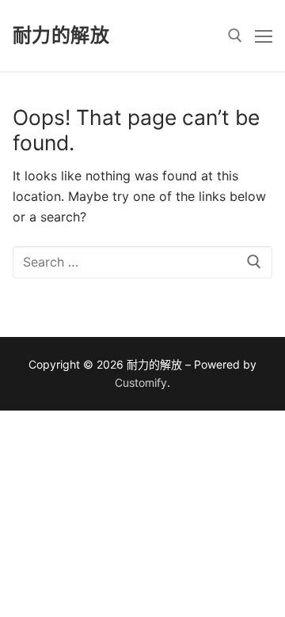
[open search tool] (235, 35)
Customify (141, 382)
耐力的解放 (61, 35)
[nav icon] (263, 35)
